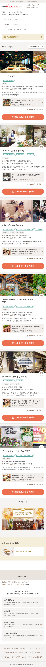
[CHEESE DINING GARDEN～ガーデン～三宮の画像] (23, 285)
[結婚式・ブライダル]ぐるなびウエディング (15, 582)
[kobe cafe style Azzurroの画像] (23, 211)
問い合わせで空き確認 (24, 117)
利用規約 (15, 648)
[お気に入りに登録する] (41, 72)
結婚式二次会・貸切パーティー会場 (13, 584)
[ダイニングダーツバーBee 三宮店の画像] (23, 437)
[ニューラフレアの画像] (23, 62)
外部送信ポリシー (11, 652)
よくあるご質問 (37, 657)
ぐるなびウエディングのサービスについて (17, 657)
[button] (23, 602)
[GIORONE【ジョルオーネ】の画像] (23, 136)
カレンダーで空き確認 (24, 192)
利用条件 (22, 648)
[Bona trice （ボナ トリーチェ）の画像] (23, 362)
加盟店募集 (37, 652)
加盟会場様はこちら (25, 652)
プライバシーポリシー (34, 648)
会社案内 (7, 648)
